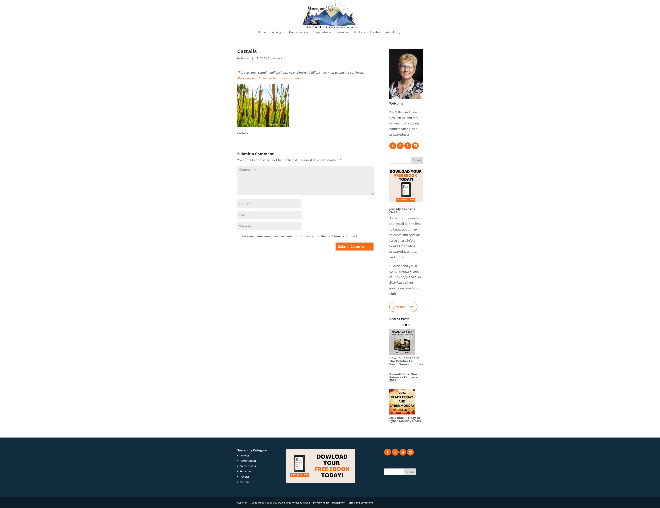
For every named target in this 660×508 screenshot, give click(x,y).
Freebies (375, 32)
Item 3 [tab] (409, 325)
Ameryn (245, 58)
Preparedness (322, 32)
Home (262, 32)
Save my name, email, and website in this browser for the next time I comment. (299, 236)
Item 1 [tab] (403, 325)
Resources (342, 32)
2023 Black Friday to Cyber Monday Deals (405, 419)
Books (358, 32)
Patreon (244, 482)
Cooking (275, 32)
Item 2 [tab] (406, 325)
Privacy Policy (321, 502)
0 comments (275, 58)
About (390, 32)
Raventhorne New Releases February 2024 (403, 377)
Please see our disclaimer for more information (269, 78)
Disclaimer (338, 502)
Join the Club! (403, 307)
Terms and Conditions (360, 502)
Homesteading (298, 32)
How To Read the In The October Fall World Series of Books (406, 361)
